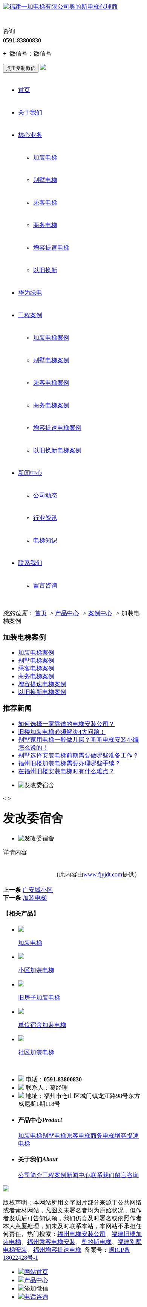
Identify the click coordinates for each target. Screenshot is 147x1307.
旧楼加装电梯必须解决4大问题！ (62, 732)
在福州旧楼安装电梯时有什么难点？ (66, 771)
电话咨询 (36, 1296)
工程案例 (30, 315)
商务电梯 (45, 225)
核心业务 (30, 135)
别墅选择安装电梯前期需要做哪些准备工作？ (78, 755)
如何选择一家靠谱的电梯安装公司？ (66, 724)
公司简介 (30, 1175)
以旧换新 (45, 270)
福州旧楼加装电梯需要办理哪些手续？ (69, 763)
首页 (24, 90)
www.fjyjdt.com (102, 874)
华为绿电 (30, 292)
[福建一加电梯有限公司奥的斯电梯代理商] (60, 6)
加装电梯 (45, 157)
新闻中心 (30, 473)
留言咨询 (45, 585)
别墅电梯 (45, 180)
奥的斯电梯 (96, 1242)
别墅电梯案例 (51, 360)
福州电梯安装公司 (81, 1234)
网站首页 (36, 1272)
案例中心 (100, 613)
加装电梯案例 (51, 337)
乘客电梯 (45, 202)
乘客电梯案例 (51, 382)
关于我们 (30, 112)
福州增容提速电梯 (57, 1250)
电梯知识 (45, 540)
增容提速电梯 (51, 247)
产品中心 (67, 613)
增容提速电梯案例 (57, 428)
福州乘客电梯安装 (51, 1242)
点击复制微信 (20, 68)
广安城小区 (38, 890)
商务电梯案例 (51, 405)
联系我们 (30, 563)
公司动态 (45, 495)
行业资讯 (45, 518)
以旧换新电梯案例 (57, 450)
